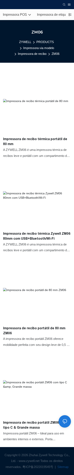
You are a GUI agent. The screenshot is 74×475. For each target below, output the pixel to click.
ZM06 (55, 53)
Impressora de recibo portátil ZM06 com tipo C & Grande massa (34, 425)
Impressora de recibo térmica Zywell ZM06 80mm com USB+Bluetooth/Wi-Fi (36, 236)
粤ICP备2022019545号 (38, 467)
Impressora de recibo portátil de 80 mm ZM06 (34, 330)
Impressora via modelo (38, 48)
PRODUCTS (45, 42)
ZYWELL (25, 42)
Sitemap (62, 467)
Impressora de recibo (32, 53)
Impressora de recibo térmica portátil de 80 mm (35, 141)
